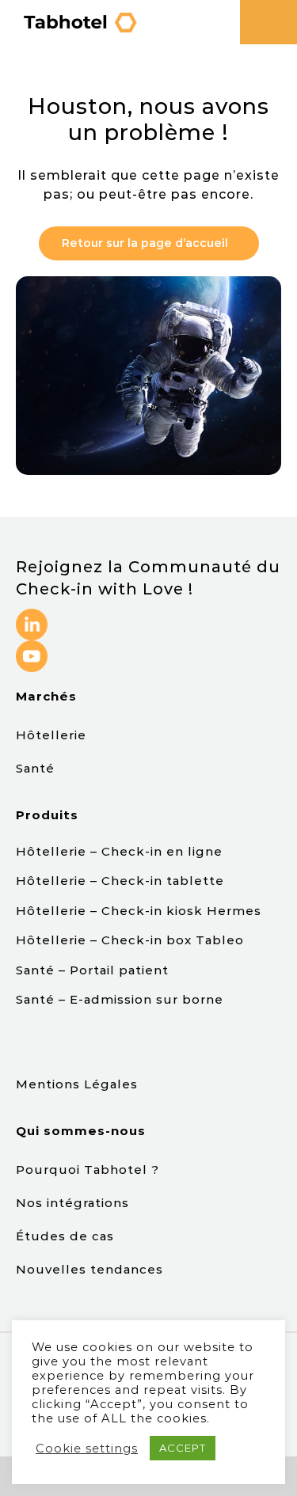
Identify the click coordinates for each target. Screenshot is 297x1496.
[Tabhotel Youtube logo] (32, 646)
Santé (35, 768)
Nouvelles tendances (89, 1269)
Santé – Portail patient (92, 970)
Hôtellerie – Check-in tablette (120, 880)
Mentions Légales (77, 1084)
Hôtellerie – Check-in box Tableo (132, 939)
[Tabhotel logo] (79, 15)
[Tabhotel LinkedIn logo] (32, 614)
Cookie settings (87, 1448)
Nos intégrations (74, 1202)
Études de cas (67, 1236)
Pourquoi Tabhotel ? (89, 1169)
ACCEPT (182, 1447)
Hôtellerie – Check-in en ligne (119, 851)
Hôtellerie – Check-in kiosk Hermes (138, 910)
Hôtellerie (51, 734)
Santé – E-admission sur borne (119, 999)
